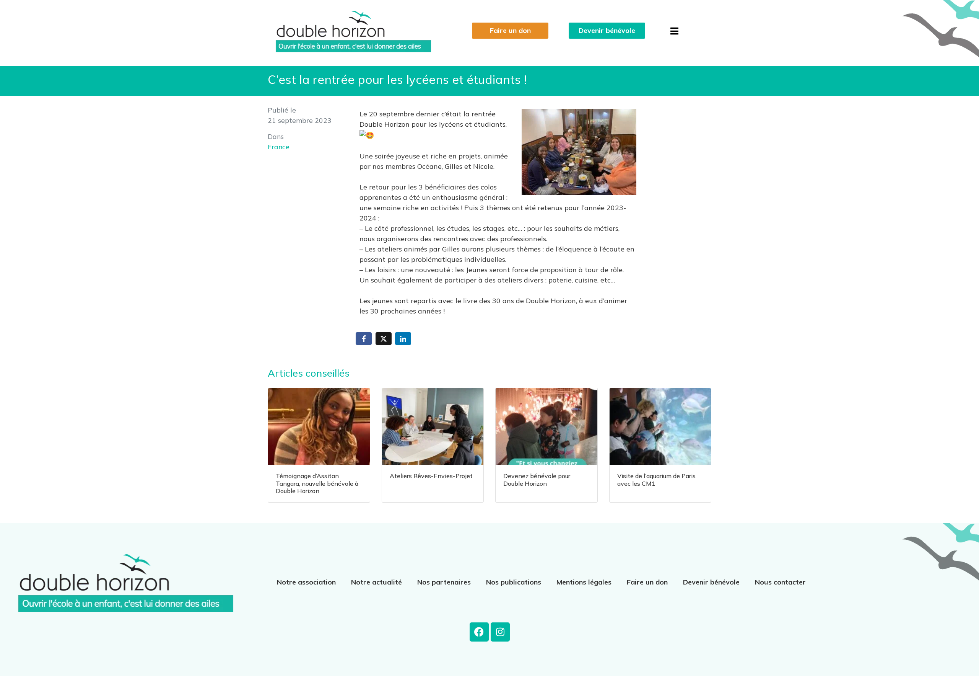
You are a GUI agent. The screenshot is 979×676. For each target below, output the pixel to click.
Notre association (306, 582)
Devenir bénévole (711, 582)
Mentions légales (583, 582)
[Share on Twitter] (384, 338)
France (278, 146)
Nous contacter (780, 582)
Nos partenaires (444, 582)
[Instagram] (500, 632)
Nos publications (513, 582)
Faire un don (647, 582)
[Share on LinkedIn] (403, 338)
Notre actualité (376, 582)
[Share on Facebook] (364, 338)
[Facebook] (479, 632)
